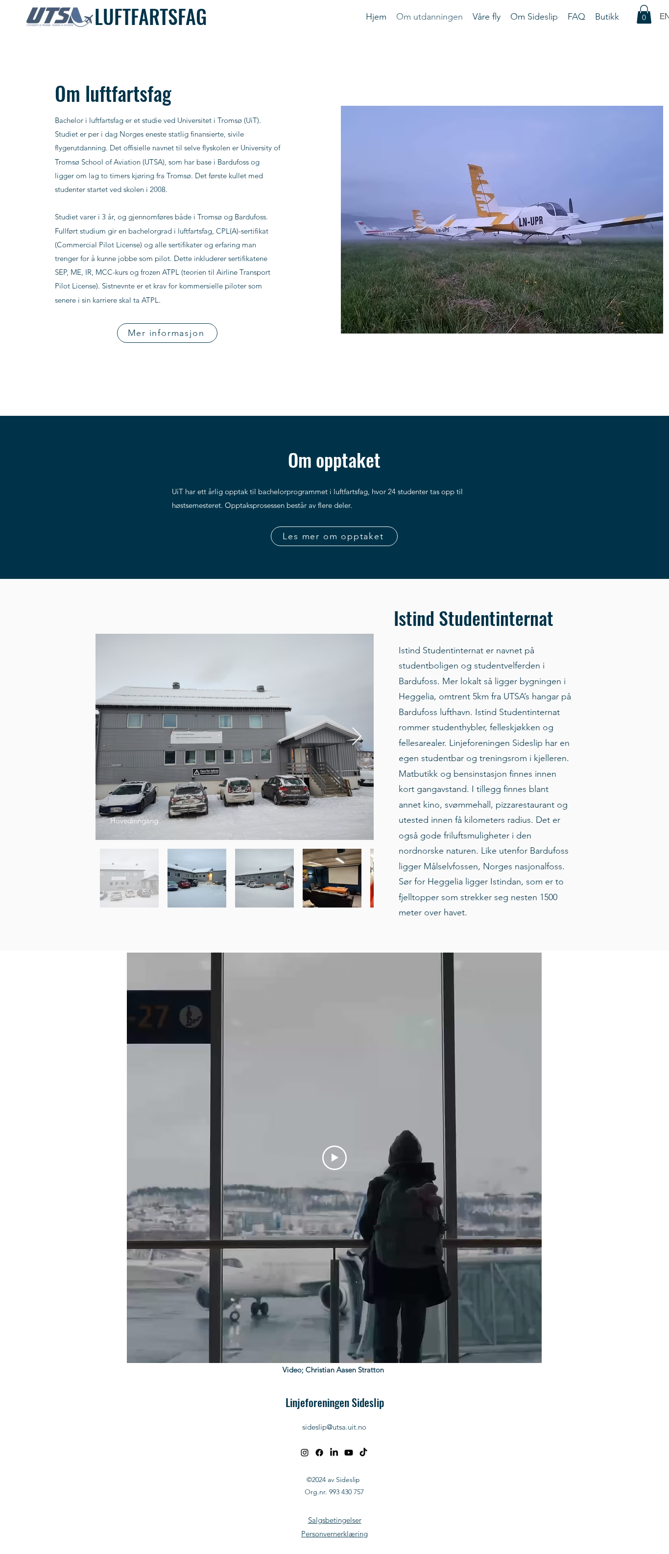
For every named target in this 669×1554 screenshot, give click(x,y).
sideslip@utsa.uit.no (334, 1427)
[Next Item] (356, 736)
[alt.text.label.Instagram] (305, 1453)
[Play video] (334, 1158)
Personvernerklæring (334, 1533)
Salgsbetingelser (334, 1520)
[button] (644, 14)
